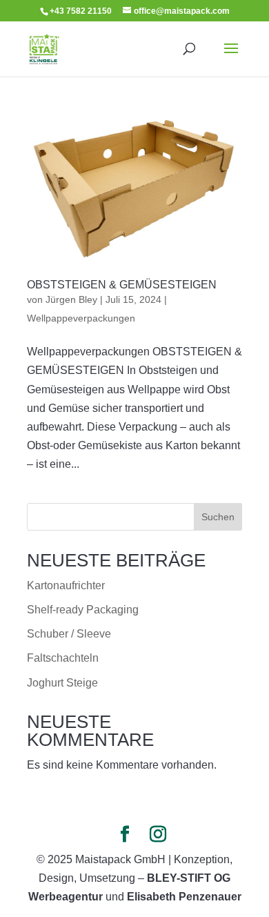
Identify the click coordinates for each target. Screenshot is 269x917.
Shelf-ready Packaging (83, 609)
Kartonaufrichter (66, 585)
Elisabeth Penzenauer (184, 897)
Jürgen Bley (71, 299)
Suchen (218, 516)
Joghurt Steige (62, 683)
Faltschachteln (63, 658)
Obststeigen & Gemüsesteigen (122, 284)
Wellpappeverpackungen (81, 318)
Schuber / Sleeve (69, 634)
